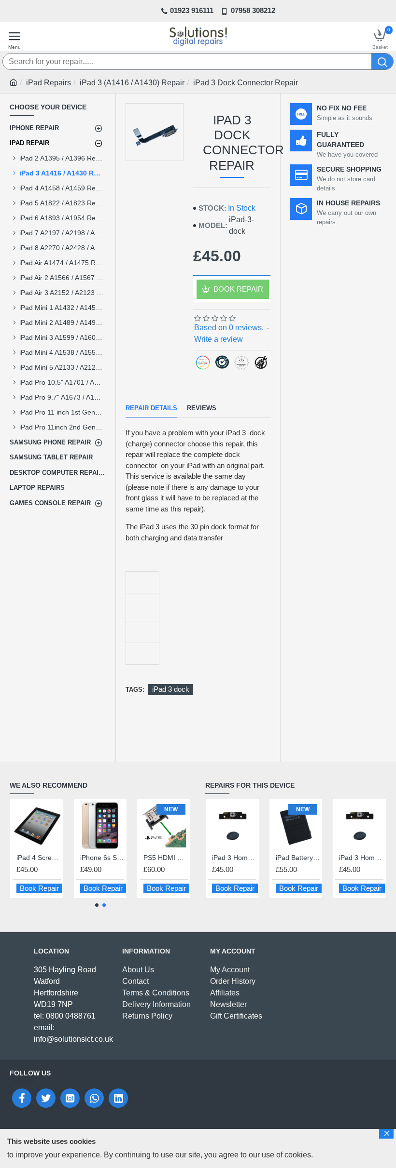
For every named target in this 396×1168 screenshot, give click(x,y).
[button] (97, 905)
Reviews (201, 408)
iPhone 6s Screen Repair (45, 857)
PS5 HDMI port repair (109, 857)
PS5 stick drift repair (173, 857)
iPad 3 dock (170, 689)
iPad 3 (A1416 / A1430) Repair (132, 83)
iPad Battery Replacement (298, 857)
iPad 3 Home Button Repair (234, 857)
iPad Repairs (48, 83)
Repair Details (151, 408)
